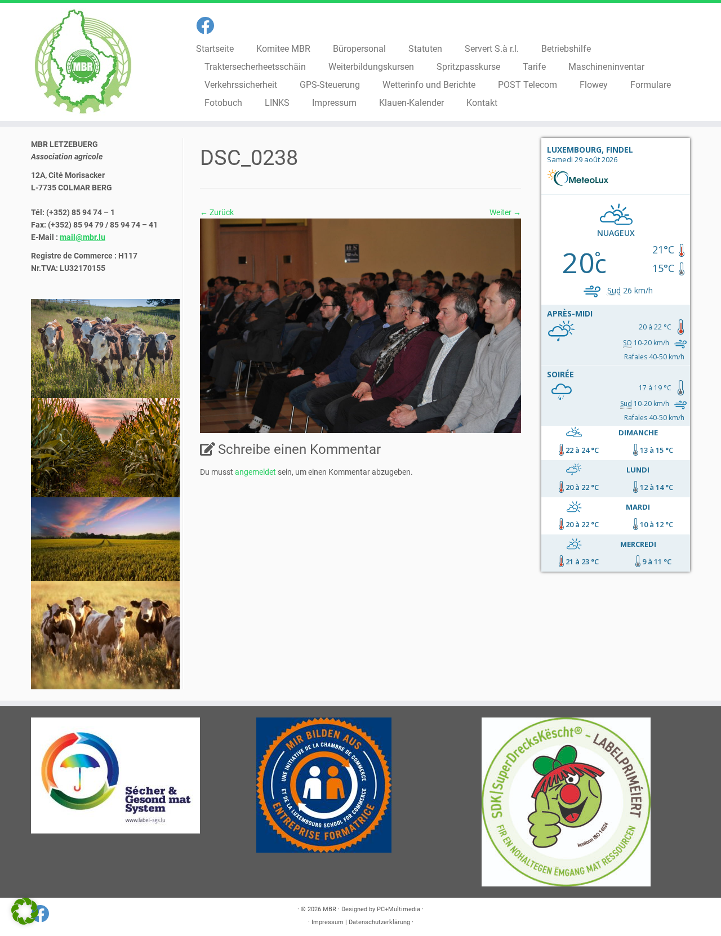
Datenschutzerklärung (379, 922)
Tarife (534, 66)
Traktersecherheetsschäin (255, 66)
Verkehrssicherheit (240, 84)
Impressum (334, 102)
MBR (329, 909)
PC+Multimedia (398, 909)
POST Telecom (527, 84)
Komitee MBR (283, 48)
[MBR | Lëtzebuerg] (83, 61)
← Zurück (217, 212)
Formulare (650, 84)
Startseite (215, 48)
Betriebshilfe (566, 48)
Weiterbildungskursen (371, 66)
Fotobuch (223, 102)
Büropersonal (359, 48)
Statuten (425, 48)
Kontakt (481, 102)
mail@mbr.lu (82, 237)
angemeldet (255, 471)
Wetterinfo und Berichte (428, 84)
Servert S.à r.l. (492, 48)
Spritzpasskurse (468, 66)
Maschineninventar (606, 66)
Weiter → (505, 212)
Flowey (594, 84)
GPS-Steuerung (330, 84)
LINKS (277, 102)
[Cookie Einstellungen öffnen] (24, 921)
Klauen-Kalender (411, 102)
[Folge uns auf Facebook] (208, 26)
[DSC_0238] (360, 324)
